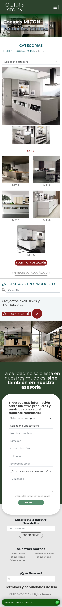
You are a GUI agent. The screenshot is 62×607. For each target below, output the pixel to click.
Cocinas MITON (25, 51)
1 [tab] (31, 146)
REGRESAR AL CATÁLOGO (32, 272)
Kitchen (7, 51)
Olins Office (18, 553)
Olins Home (18, 557)
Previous (6, 96)
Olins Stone (44, 557)
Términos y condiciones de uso (31, 587)
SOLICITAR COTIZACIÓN (31, 262)
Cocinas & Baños (44, 553)
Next (55, 96)
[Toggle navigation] (55, 7)
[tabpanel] (21, 135)
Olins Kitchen (18, 560)
